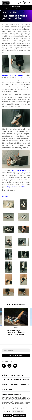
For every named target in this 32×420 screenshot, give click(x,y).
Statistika (25, 408)
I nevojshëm (7, 408)
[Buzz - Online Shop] (6, 3)
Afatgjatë (17, 408)
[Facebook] (4, 366)
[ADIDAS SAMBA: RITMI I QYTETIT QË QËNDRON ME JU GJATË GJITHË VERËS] (16, 317)
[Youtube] (15, 366)
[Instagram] (9, 366)
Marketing (7, 411)
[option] (16, 322)
